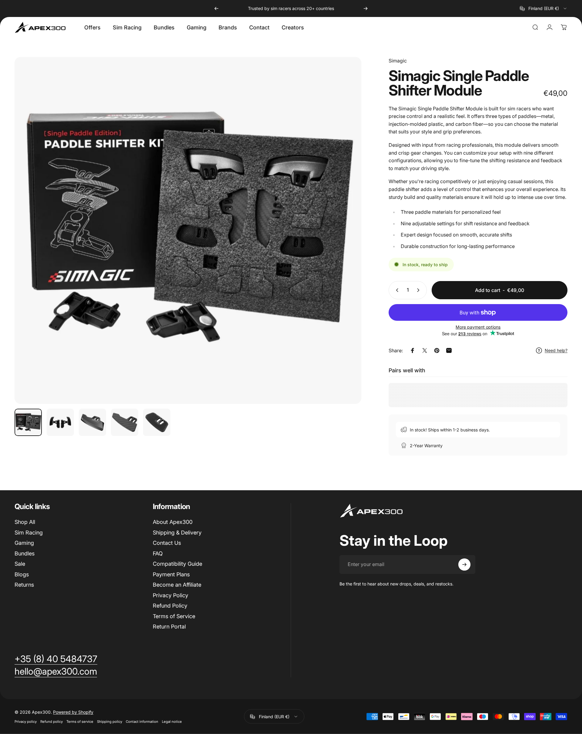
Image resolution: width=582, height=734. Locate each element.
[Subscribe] (464, 564)
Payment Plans (171, 574)
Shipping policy (109, 721)
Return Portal (169, 626)
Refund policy (51, 721)
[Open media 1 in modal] (188, 230)
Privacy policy (26, 721)
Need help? (556, 350)
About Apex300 (172, 522)
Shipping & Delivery (177, 532)
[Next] (365, 8)
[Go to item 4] (124, 422)
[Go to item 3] (92, 422)
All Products (45, 47)
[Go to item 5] (156, 422)
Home (20, 47)
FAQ (158, 553)
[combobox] (543, 8)
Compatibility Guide (177, 564)
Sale (20, 564)
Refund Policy (170, 605)
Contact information (142, 721)
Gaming (24, 543)
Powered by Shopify (73, 712)
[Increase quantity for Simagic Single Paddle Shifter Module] (419, 290)
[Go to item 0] (28, 422)
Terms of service (79, 721)
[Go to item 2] (60, 422)
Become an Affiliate (177, 585)
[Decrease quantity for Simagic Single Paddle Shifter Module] (396, 290)
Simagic (398, 61)
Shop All (25, 522)
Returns (24, 585)
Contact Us (167, 543)
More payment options (478, 327)
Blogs (22, 574)
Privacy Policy (170, 595)
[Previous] (216, 8)
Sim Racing (29, 532)
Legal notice (172, 721)
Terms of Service (174, 616)
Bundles (25, 553)
